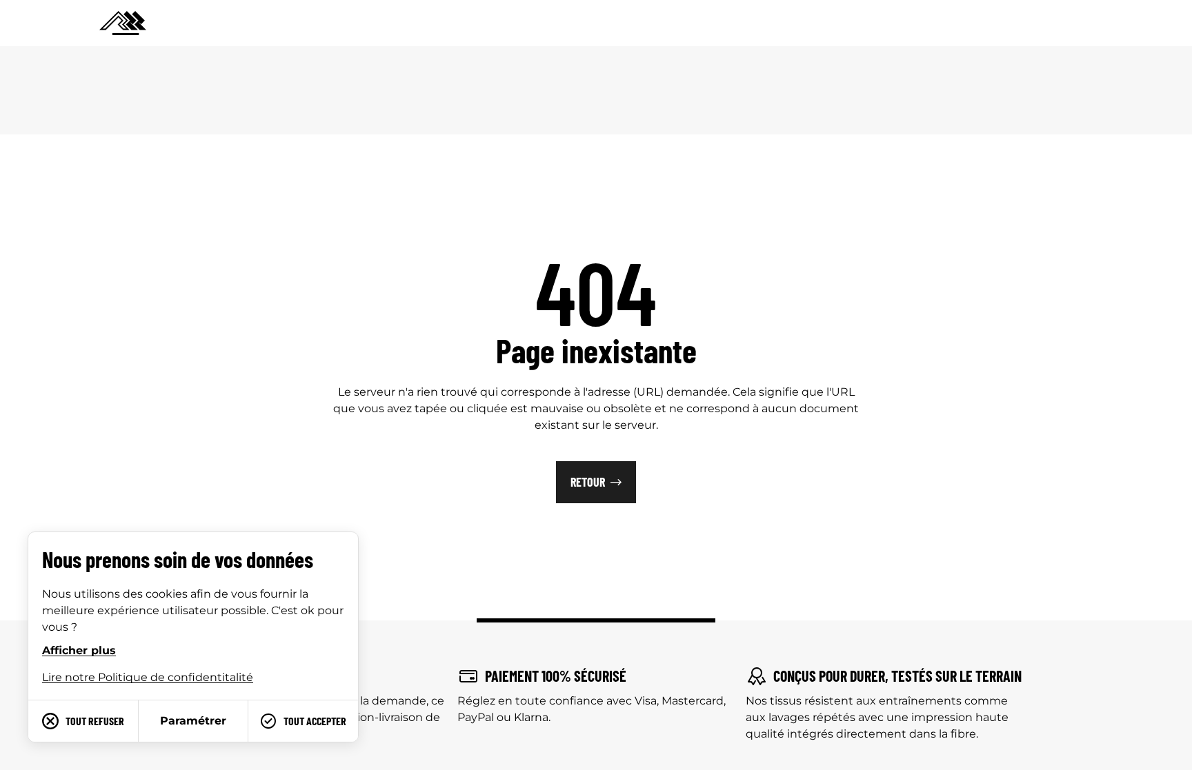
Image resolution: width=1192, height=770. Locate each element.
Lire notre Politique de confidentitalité (147, 677)
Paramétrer (193, 720)
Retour (587, 481)
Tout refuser (95, 720)
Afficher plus (79, 650)
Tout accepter (315, 720)
